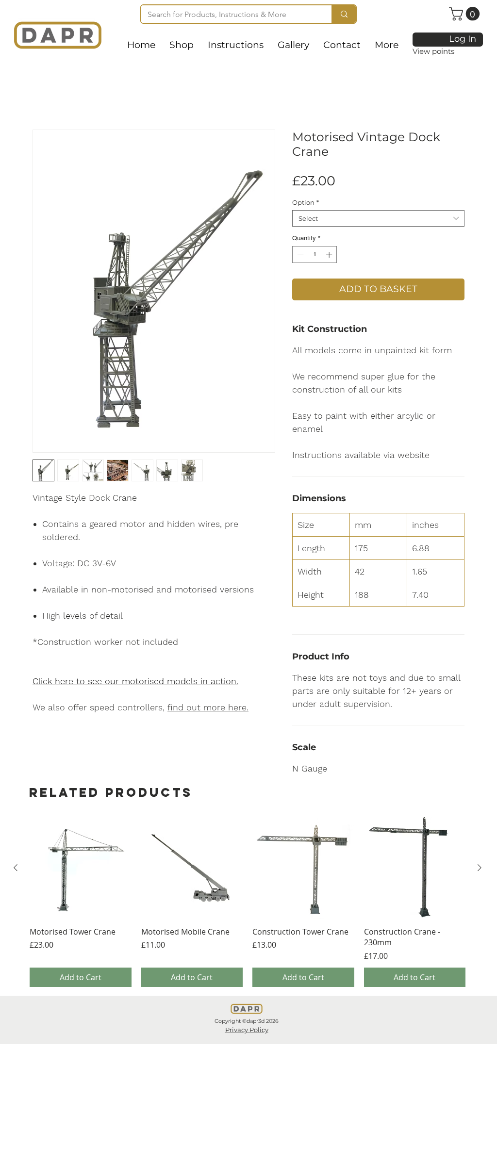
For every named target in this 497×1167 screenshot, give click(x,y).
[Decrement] (299, 255)
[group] (247, 902)
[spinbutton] (314, 255)
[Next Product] (479, 867)
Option (305, 202)
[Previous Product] (15, 867)
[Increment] (330, 255)
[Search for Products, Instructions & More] (343, 14)
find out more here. (207, 707)
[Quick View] (81, 868)
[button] (466, 14)
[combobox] (378, 218)
